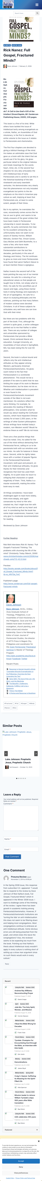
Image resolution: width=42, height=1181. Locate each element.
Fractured (8, 703)
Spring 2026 (29, 1073)
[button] (39, 1141)
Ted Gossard (13, 767)
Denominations (21, 1062)
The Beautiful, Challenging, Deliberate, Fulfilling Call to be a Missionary (17, 686)
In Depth (7, 45)
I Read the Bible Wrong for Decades (25, 1025)
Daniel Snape (22, 999)
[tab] (16, 778)
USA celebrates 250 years (25, 1117)
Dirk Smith (21, 1054)
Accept (21, 1161)
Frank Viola (21, 1032)
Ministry (17, 1059)
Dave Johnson (12, 66)
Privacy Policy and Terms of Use (25, 1178)
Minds (31, 703)
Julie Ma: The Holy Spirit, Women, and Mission (25, 1008)
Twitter (24, 659)
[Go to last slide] (6, 753)
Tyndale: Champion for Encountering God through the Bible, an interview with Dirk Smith (26, 1044)
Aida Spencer (22, 1087)
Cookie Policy (10, 1178)
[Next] (36, 753)
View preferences (21, 1173)
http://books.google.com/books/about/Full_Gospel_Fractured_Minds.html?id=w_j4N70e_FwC (20, 571)
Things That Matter (16, 691)
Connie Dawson (23, 1016)
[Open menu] (36, 4)
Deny (21, 1167)
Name (7, 839)
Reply (7, 964)
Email (7, 849)
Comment (8, 804)
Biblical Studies (19, 1020)
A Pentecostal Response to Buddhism (22, 693)
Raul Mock (21, 1109)
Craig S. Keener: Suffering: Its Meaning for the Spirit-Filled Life (25, 1078)
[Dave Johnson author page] (5, 66)
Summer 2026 (30, 987)
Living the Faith (19, 987)
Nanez (7, 708)
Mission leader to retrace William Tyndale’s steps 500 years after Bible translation (25, 1099)
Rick (14, 708)
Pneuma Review (19, 877)
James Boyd (22, 1068)
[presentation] (21, 743)
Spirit (16, 1004)
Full (16, 703)
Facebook (16, 659)
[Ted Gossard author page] (7, 767)
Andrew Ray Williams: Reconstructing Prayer (24, 992)
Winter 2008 (17, 45)
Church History (19, 1037)
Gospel (24, 703)
